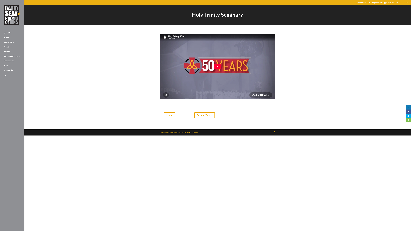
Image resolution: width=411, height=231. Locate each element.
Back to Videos (204, 115)
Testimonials (9, 61)
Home (169, 115)
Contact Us (8, 70)
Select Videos (9, 42)
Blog (6, 65)
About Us (7, 33)
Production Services (11, 56)
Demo (6, 37)
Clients (7, 47)
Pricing (7, 51)
